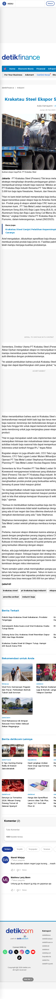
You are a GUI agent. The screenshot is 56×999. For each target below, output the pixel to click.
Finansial (40, 69)
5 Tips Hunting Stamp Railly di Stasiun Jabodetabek (12, 766)
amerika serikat (11, 597)
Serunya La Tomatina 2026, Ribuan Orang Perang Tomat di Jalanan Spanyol (12, 801)
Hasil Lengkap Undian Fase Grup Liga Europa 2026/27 (38, 766)
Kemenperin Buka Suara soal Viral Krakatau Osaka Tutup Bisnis (25, 627)
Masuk (50, 3)
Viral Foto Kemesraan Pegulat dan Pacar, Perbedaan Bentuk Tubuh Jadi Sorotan (16, 690)
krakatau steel (10, 590)
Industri (20, 88)
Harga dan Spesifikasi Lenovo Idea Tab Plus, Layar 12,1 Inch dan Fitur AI (38, 801)
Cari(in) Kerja (43, 75)
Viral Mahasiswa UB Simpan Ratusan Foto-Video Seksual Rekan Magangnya (15, 724)
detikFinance (8, 88)
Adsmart (29, 75)
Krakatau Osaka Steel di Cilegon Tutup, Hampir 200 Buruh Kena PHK (24, 644)
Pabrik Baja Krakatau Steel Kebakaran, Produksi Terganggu (24, 618)
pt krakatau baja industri (33, 590)
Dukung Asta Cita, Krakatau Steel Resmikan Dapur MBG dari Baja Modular (26, 635)
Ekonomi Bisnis (26, 69)
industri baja (28, 597)
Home (12, 69)
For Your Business (13, 75)
